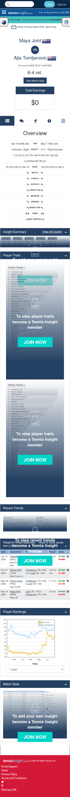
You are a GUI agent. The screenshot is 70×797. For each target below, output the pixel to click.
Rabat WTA (15, 591)
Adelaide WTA (16, 556)
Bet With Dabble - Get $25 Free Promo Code (35, 19)
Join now (35, 342)
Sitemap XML (9, 789)
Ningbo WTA (16, 569)
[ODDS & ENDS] (4, 21)
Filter (35, 663)
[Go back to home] (14, 26)
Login (49, 4)
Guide (4, 770)
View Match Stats (35, 80)
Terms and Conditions (14, 778)
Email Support (9, 766)
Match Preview (25, 26)
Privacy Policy (9, 774)
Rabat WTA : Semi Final (44, 26)
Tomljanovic (31, 569)
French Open (16, 580)
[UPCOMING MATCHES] (66, 21)
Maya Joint (30, 40)
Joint (33, 572)
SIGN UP (61, 4)
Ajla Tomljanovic (30, 57)
